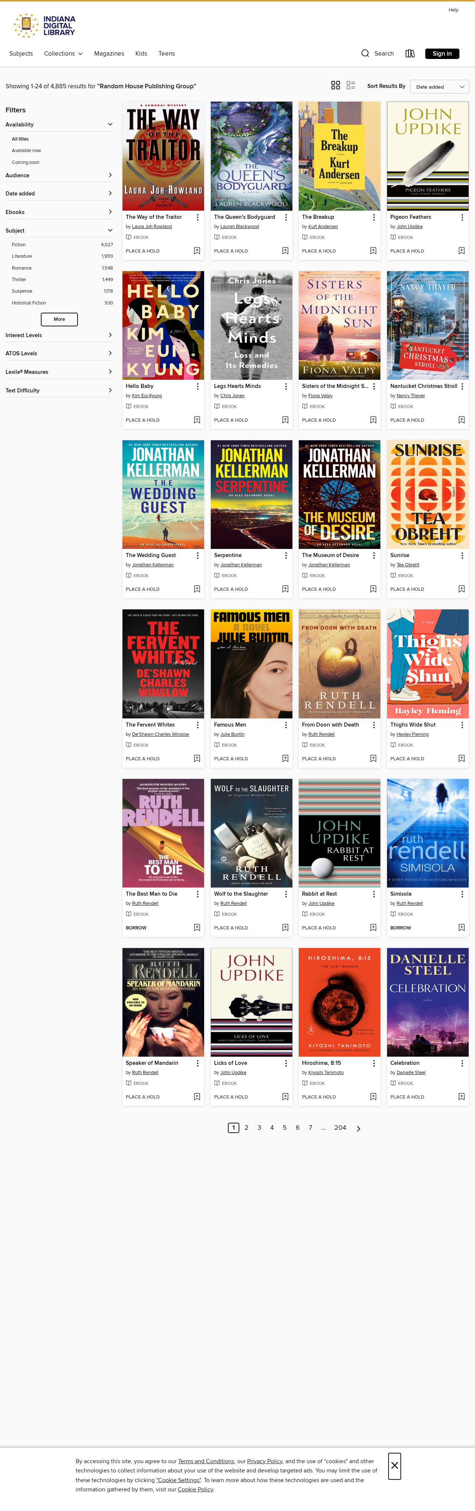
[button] (376, 55)
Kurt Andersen (323, 227)
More (59, 319)
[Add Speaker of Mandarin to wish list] (197, 1097)
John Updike (410, 227)
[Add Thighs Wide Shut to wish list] (461, 759)
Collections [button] (61, 54)
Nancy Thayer (411, 396)
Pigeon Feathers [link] (410, 217)
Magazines (109, 54)
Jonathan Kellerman (153, 565)
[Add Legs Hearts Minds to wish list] (285, 420)
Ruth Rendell (321, 734)
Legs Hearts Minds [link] (237, 386)
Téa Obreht (408, 565)
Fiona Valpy (320, 396)
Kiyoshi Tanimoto (326, 1073)
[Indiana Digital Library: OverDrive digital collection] (45, 26)
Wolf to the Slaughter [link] (241, 894)
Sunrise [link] (399, 555)
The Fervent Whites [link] (150, 725)
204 (340, 1128)
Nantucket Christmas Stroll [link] (424, 386)
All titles (20, 139)
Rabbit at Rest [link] (319, 894)
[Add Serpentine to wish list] (285, 590)
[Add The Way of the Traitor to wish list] (197, 251)
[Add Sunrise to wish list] (461, 590)
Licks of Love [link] (230, 1063)
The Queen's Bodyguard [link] (244, 217)
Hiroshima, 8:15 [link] (321, 1063)
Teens (166, 54)
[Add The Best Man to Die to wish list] (197, 928)
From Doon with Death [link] (330, 725)
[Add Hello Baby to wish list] (197, 420)
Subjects (21, 54)
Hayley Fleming (413, 734)
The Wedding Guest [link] (151, 555)
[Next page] (358, 1127)
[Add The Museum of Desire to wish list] (373, 590)
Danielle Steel (411, 1073)
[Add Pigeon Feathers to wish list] (461, 251)
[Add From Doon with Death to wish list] (373, 759)
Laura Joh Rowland (152, 227)
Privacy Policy (264, 1461)
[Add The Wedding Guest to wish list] (197, 590)
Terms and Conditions (206, 1461)
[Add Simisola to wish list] (461, 928)
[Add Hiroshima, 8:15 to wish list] (373, 1097)
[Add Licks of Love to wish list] (285, 1097)
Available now (26, 151)
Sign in (442, 54)
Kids (141, 54)
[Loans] (410, 55)
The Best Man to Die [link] (151, 894)
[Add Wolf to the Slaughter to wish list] (285, 928)
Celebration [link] (405, 1063)
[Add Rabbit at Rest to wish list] (373, 928)
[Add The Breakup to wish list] (373, 251)
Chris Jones (232, 396)
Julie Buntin (232, 734)
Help (453, 10)
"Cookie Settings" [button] (178, 1480)
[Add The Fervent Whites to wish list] (197, 759)
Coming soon (25, 162)
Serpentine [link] (228, 555)
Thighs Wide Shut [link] (413, 725)
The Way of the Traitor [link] (154, 217)
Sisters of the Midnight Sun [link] (336, 386)
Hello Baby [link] (140, 386)
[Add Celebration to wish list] (461, 1097)
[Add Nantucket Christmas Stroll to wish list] (461, 420)
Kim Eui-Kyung (147, 396)
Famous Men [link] (230, 725)
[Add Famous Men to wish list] (285, 759)
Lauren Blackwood (239, 227)
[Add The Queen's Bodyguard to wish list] (285, 251)
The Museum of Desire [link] (330, 555)
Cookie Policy (195, 1489)
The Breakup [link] (318, 217)
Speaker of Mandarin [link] (152, 1063)
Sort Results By (386, 86)
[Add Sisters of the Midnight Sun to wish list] (373, 420)
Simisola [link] (401, 894)
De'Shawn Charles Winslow (160, 734)
